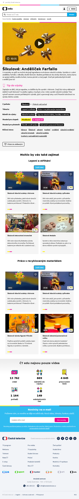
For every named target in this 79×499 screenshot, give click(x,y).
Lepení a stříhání (28, 109)
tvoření (47, 130)
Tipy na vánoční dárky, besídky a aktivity (53, 114)
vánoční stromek (27, 133)
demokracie (41, 19)
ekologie (26, 19)
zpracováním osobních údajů (39, 428)
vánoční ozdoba (42, 133)
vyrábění (55, 130)
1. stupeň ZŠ (38, 119)
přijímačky (33, 19)
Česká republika (17, 19)
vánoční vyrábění (67, 130)
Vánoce (24, 130)
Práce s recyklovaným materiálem (51, 109)
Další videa (39, 167)
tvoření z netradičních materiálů (34, 136)
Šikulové (25, 104)
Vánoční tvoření (28, 114)
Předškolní (26, 119)
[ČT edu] (7, 9)
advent (40, 130)
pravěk (49, 19)
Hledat (71, 15)
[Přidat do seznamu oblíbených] (36, 174)
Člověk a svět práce (30, 125)
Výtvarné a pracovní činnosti (51, 125)
